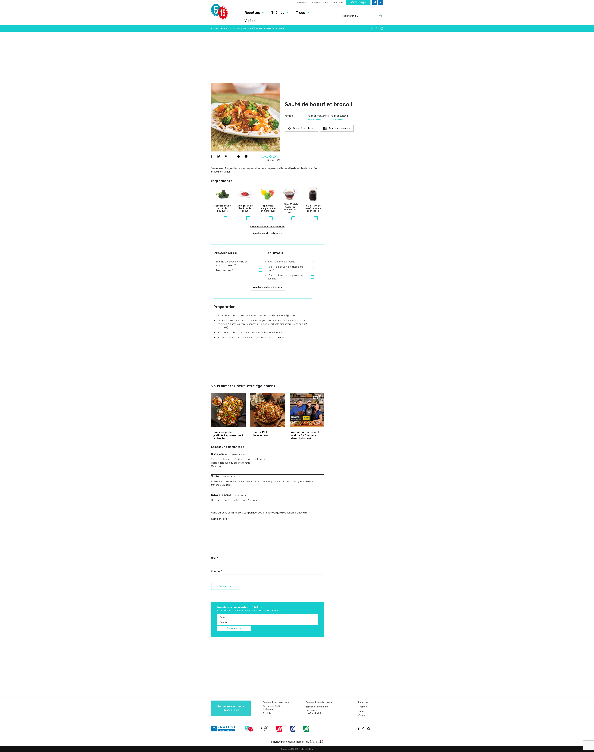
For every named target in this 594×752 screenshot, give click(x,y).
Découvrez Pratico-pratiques (273, 707)
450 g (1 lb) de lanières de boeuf (245, 208)
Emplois (267, 713)
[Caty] (265, 729)
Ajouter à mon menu (339, 128)
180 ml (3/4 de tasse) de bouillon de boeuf (290, 208)
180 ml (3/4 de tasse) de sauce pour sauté (312, 208)
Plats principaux (238, 28)
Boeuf (251, 28)
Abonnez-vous (320, 2)
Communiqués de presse (319, 702)
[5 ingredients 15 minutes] (224, 12)
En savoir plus (231, 708)
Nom (214, 558)
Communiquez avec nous (276, 702)
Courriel (216, 571)
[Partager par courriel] (246, 156)
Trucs (300, 13)
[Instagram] (382, 28)
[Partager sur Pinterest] (226, 156)
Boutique (338, 2)
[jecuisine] (279, 729)
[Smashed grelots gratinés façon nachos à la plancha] (228, 410)
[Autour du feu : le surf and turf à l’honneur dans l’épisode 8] (307, 410)
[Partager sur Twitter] (218, 156)
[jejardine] (306, 729)
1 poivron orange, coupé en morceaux (267, 208)
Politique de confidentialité (313, 712)
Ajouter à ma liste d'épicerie (267, 233)
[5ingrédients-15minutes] (249, 729)
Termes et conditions (317, 706)
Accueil (214, 28)
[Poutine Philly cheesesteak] (267, 410)
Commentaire (220, 518)
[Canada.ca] (316, 741)
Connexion (300, 2)
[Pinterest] (376, 28)
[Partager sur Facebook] (211, 156)
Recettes (252, 13)
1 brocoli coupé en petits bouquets (222, 208)
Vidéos (249, 21)
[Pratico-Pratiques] (224, 729)
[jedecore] (293, 729)
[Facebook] (371, 28)
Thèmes (277, 13)
